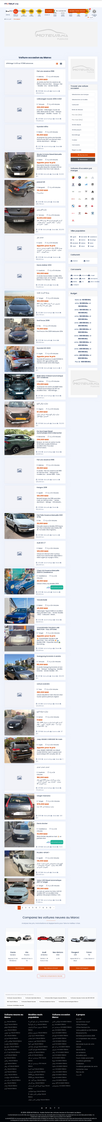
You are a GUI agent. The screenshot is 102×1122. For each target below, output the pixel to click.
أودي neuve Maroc (10, 1089)
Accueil (78, 1019)
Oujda (40, 354)
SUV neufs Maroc (12, 1001)
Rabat (40, 132)
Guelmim (41, 270)
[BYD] (73, 213)
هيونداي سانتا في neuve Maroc (38, 1047)
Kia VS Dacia (51, 968)
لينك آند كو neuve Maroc (12, 1052)
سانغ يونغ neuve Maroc (11, 1047)
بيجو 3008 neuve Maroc (36, 1077)
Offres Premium (81, 1025)
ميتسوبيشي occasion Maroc (61, 1086)
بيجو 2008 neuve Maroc (36, 1075)
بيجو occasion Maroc (59, 1030)
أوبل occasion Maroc (59, 1055)
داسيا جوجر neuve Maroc (36, 1036)
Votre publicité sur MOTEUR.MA (86, 1030)
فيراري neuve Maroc (11, 1038)
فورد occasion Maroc (59, 1038)
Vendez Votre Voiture (77, 11)
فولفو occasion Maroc (59, 1075)
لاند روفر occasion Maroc (60, 1052)
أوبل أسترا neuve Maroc (36, 1069)
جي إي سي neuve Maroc (12, 1080)
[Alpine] (86, 184)
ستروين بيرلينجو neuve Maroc (37, 1033)
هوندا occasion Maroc (59, 1077)
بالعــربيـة (79, 1075)
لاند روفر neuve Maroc (11, 1066)
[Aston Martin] (73, 191)
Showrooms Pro (81, 1033)
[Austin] (86, 191)
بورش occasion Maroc (59, 1080)
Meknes (41, 77)
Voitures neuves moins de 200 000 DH (82, 998)
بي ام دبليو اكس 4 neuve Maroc (38, 1022)
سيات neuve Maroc (10, 1086)
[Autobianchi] (92, 191)
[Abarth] (73, 177)
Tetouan (41, 104)
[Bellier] (79, 199)
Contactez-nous (82, 1069)
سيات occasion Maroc (59, 1072)
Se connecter (61, 11)
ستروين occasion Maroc (60, 1049)
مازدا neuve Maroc (10, 1049)
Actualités (39, 11)
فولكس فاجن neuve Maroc (13, 1041)
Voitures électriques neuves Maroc (56, 998)
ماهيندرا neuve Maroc (11, 1044)
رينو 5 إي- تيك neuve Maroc (37, 1080)
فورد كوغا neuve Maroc (35, 1044)
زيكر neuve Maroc (10, 1069)
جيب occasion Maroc (59, 1069)
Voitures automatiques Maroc (68, 1001)
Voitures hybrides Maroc (33, 998)
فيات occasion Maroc (59, 1041)
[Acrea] (86, 177)
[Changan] (92, 213)
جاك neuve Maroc (10, 1036)
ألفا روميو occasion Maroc (60, 1083)
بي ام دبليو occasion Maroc (61, 1047)
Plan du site (80, 1072)
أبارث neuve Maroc (10, 1055)
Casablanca (42, 576)
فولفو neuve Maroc (10, 1027)
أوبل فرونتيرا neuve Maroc (36, 1072)
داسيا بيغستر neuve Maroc (36, 1038)
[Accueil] (6, 11)
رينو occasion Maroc (59, 1024)
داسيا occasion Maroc (59, 1033)
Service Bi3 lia (80, 1050)
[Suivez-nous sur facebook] (54, 1108)
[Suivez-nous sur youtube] (42, 1108)
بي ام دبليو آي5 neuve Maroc (37, 1024)
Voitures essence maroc (47, 1001)
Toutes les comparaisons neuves (51, 976)
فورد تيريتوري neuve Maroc (37, 1041)
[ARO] (92, 184)
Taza (40, 689)
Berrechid (41, 437)
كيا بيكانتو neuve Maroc (35, 1055)
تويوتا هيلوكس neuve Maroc (37, 1091)
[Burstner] (92, 206)
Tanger (41, 298)
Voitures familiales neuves (15, 1005)
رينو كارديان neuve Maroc (36, 1083)
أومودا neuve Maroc (11, 1024)
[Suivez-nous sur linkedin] (50, 1108)
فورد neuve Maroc (10, 1063)
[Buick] (86, 206)
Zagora (41, 409)
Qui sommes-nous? (83, 1022)
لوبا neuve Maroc (10, 1058)
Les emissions (81, 1052)
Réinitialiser (83, 159)
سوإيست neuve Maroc (11, 1077)
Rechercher (83, 155)
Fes (39, 326)
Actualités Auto (81, 1055)
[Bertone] (92, 199)
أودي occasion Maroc (59, 1044)
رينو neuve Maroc (10, 1022)
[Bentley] (86, 199)
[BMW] (73, 206)
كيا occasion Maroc (58, 1058)
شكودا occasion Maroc (59, 1066)
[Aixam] (73, 184)
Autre (40, 243)
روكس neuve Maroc (11, 1061)
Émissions (29, 11)
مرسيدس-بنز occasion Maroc (62, 1027)
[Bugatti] (79, 206)
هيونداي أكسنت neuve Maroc (37, 1049)
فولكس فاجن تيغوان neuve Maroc (39, 1100)
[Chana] (86, 213)
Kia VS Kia (20, 968)
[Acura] (92, 177)
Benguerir (41, 187)
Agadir (40, 493)
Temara (41, 215)
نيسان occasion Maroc (59, 1063)
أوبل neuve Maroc (10, 1072)
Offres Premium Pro (83, 1027)
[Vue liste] (57, 63)
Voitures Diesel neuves (28, 1001)
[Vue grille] (61, 63)
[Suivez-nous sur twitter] (46, 1108)
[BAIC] (73, 199)
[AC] (79, 177)
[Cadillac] (79, 213)
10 (50, 908)
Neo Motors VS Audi (82, 968)
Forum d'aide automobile (85, 1058)
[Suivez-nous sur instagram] (58, 1108)
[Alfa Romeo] (79, 184)
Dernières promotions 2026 (85, 1036)
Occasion (49, 11)
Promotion (19, 11)
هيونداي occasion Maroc (60, 1036)
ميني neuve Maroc (10, 1030)
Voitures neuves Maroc (14, 998)
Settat (40, 717)
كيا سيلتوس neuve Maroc (36, 1052)
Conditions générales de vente (87, 1066)
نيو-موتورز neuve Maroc (12, 1033)
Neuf (11, 11)
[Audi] (79, 191)
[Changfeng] (73, 220)
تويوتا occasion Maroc (59, 1061)
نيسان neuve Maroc (10, 1075)
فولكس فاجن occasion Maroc (62, 1022)
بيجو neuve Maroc (10, 1083)
